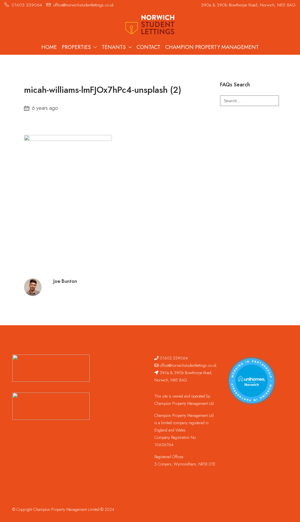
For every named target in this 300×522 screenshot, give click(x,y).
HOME (49, 47)
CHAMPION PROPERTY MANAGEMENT (212, 47)
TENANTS (114, 47)
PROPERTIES (76, 47)
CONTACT (148, 47)
